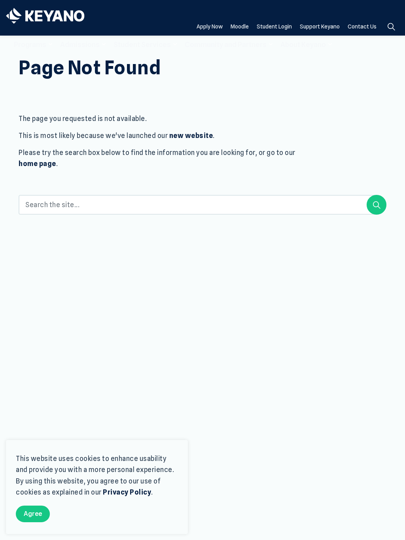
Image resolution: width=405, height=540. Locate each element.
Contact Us (362, 26)
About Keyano (303, 44)
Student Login (274, 26)
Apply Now (210, 26)
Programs (30, 44)
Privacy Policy (127, 492)
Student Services (142, 44)
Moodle (240, 26)
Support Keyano (320, 26)
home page (37, 164)
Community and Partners (226, 44)
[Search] (376, 205)
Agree (33, 513)
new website (191, 136)
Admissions (80, 44)
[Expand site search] (391, 27)
